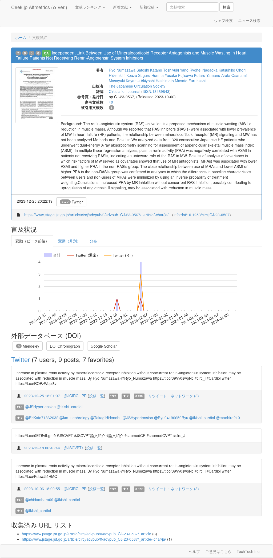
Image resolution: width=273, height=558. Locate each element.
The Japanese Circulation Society (137, 86)
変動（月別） (69, 240)
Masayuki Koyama (124, 80)
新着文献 (121, 7)
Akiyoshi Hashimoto (157, 80)
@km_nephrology (74, 417)
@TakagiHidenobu (106, 417)
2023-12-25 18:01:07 (42, 395)
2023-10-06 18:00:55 (42, 488)
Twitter (72, 202)
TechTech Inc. (248, 551)
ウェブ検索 (223, 20)
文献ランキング (88, 7)
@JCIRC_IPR (75, 395)
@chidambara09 (39, 499)
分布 (93, 240)
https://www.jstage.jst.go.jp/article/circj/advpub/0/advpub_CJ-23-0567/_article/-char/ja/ (96, 214)
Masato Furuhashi (190, 80)
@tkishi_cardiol (69, 406)
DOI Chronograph (65, 346)
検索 (226, 7)
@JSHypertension (40, 406)
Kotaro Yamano (207, 75)
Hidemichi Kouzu (123, 75)
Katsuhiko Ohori (232, 70)
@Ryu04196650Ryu (171, 417)
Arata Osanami (234, 75)
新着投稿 (148, 7)
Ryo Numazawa (122, 70)
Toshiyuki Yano (175, 70)
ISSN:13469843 (156, 91)
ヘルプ (194, 551)
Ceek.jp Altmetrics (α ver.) (39, 6)
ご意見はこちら (218, 551)
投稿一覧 (96, 395)
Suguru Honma (151, 75)
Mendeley (28, 346)
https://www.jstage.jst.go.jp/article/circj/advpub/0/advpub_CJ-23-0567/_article (86, 533)
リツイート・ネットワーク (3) (173, 395)
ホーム (20, 37)
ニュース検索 (249, 20)
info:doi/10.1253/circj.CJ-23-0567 (202, 214)
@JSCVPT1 (74, 447)
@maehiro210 (228, 417)
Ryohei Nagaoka (204, 70)
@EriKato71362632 (41, 417)
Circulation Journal (124, 91)
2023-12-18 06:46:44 (42, 447)
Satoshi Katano (149, 70)
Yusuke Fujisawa (179, 75)
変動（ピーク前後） (32, 240)
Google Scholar (104, 346)
